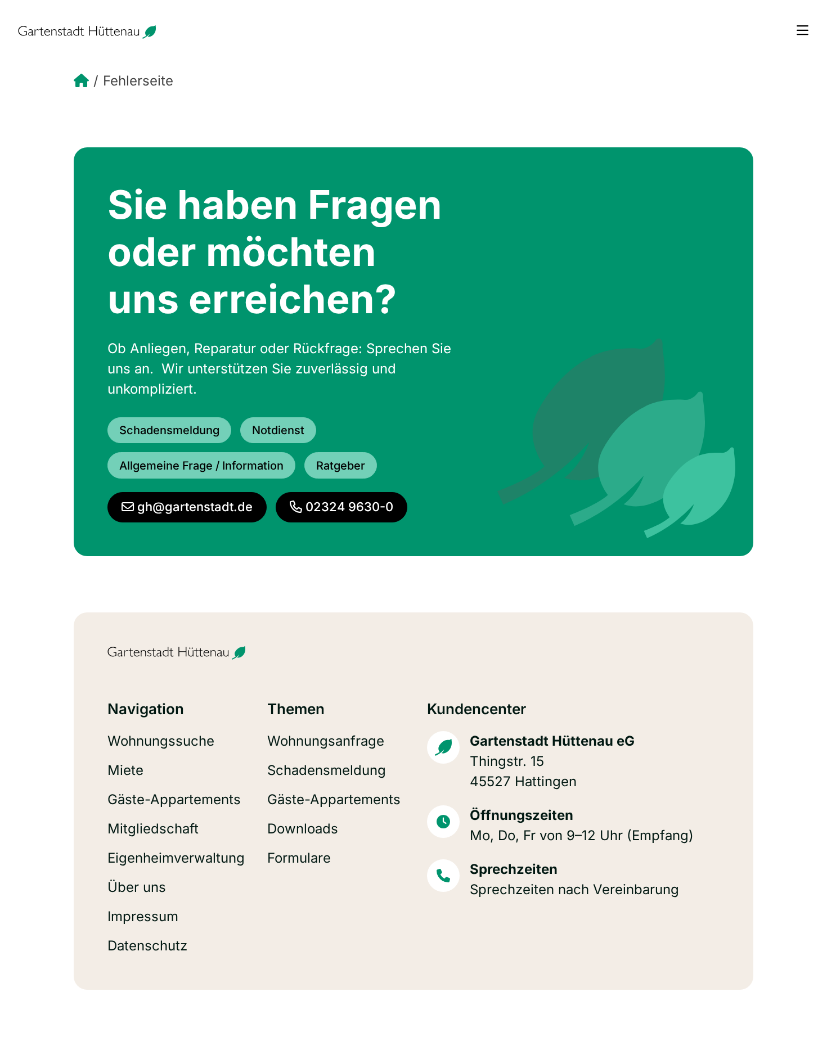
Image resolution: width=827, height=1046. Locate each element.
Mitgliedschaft (153, 828)
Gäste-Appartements (174, 799)
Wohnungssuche (160, 741)
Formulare (299, 858)
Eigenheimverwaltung (176, 858)
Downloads (302, 828)
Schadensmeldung (326, 770)
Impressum (142, 916)
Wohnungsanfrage (325, 741)
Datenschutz (147, 945)
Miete (125, 770)
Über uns (136, 887)
